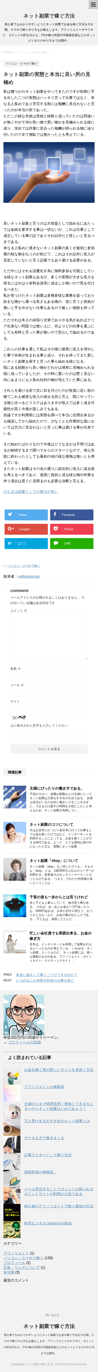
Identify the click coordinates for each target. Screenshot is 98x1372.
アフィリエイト (16, 1253)
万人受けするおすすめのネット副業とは (57, 1121)
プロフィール (14, 1263)
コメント (18, 610)
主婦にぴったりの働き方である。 (57, 788)
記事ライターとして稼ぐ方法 (48, 1155)
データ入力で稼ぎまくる (44, 1138)
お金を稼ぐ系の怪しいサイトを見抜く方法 (58, 1070)
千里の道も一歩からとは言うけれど (59, 897)
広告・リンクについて (21, 1267)
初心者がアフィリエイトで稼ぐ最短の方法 (58, 1206)
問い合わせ (52, 1315)
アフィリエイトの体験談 (44, 1087)
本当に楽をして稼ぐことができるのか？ (46, 975)
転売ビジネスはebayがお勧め (48, 1223)
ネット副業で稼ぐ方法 (49, 16)
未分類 (8, 1272)
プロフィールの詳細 (24, 1042)
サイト (15, 701)
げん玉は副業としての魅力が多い (30, 492)
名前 (15, 668)
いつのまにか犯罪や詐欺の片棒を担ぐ (45, 980)
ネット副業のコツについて (51, 824)
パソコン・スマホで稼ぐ (24, 565)
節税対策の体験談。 (40, 1172)
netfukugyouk (29, 576)
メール (17, 685)
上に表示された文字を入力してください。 (40, 725)
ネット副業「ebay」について (54, 861)
